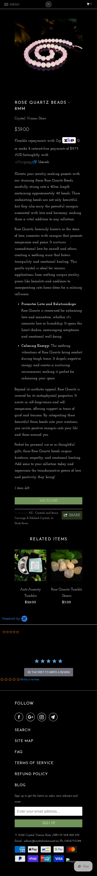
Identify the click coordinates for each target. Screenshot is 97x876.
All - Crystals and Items (43, 512)
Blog (20, 785)
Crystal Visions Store (30, 118)
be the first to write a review (49, 672)
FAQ (19, 752)
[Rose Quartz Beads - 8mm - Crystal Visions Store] (48, 52)
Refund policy (31, 774)
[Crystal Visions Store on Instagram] (42, 717)
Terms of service (34, 763)
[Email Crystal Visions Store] (54, 717)
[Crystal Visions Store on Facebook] (20, 717)
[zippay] (72, 861)
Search (23, 730)
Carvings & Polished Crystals (32, 518)
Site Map (24, 741)
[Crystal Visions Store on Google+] (31, 717)
